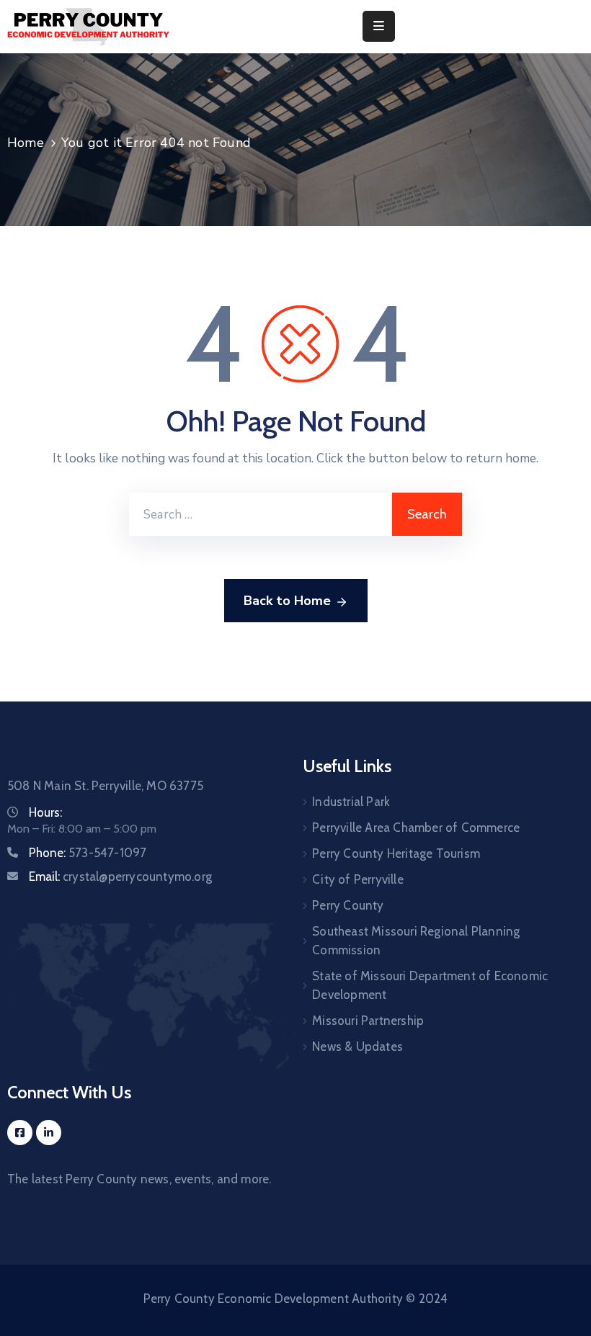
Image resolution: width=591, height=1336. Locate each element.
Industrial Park (351, 801)
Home (25, 142)
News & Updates (357, 1046)
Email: (120, 876)
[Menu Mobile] (379, 26)
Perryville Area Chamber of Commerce (416, 827)
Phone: (87, 853)
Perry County (347, 905)
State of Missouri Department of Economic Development (430, 985)
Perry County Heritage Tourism (396, 853)
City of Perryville (358, 879)
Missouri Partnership (368, 1020)
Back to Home (287, 600)
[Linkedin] (48, 1132)
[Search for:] (260, 514)
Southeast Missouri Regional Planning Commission (416, 940)
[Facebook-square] (19, 1132)
